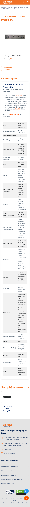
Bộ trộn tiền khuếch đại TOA (21, 7)
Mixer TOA (10, 7)
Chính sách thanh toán (7, 483)
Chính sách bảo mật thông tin (9, 466)
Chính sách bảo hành (7, 471)
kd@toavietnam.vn (9, 453)
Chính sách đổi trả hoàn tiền (9, 475)
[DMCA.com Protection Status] (21, 492)
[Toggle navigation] (27, 2)
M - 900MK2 (19, 95)
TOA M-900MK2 (14, 115)
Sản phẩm (3, 7)
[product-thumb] (7, 397)
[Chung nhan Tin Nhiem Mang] (10, 492)
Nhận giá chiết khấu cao (8, 68)
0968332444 (7, 449)
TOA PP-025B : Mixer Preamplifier (7, 408)
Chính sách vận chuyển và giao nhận (11, 479)
